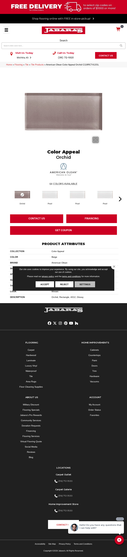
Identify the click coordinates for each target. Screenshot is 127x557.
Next (120, 194)
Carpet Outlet (63, 474)
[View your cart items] (118, 29)
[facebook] (49, 323)
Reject (64, 284)
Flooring (19, 64)
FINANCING (92, 218)
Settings (84, 284)
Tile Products (37, 64)
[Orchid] (22, 194)
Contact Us (36, 218)
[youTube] (71, 323)
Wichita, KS (23, 57)
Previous (7, 194)
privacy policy (48, 276)
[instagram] (60, 323)
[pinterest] (66, 323)
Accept (44, 284)
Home (9, 64)
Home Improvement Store (63, 504)
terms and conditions (71, 276)
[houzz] (76, 323)
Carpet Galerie (63, 489)
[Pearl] (50, 194)
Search (64, 40)
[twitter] (55, 323)
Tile (26, 64)
